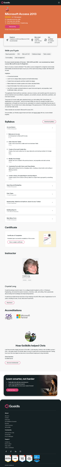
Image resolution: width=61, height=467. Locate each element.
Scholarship (7, 434)
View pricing (12, 26)
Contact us (7, 442)
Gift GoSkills (8, 427)
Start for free (11, 390)
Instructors (7, 419)
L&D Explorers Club (9, 432)
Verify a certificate (9, 447)
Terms (6, 425)
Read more (9, 302)
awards (14, 421)
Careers (7, 417)
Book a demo (8, 443)
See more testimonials (12, 362)
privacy (11, 425)
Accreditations (8, 421)
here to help (37, 112)
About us (7, 415)
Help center (8, 445)
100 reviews (17, 17)
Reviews (7, 423)
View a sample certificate (16, 242)
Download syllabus (49, 121)
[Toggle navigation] (59, 2)
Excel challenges (9, 436)
